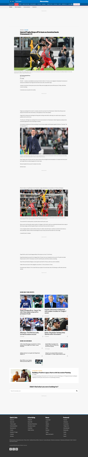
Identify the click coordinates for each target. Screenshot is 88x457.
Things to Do (50, 4)
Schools (55, 4)
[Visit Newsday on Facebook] (10, 449)
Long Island (11, 4)
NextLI (64, 436)
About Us (12, 419)
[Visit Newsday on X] (13, 449)
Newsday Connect (31, 425)
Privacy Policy (26, 439)
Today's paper (13, 423)
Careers (11, 430)
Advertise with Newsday (65, 439)
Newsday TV (64, 4)
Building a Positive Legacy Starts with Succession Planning (51, 372)
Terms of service (12, 439)
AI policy (74, 439)
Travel (64, 434)
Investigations (26, 4)
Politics (47, 425)
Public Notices (31, 430)
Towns (47, 432)
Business (44, 4)
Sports (16, 4)
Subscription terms (19, 439)
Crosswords (65, 423)
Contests (12, 434)
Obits (59, 4)
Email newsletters (13, 425)
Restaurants (33, 4)
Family (64, 432)
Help (71, 439)
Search (69, 4)
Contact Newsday (47, 439)
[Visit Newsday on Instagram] (16, 449)
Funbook (65, 419)
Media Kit (30, 419)
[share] (43, 316)
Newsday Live (13, 428)
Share (22, 78)
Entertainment (66, 428)
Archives (12, 436)
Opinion (39, 4)
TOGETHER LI (76, 4)
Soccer (26, 29)
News (20, 4)
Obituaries (65, 421)
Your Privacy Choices (13, 441)
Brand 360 (30, 421)
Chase (35, 374)
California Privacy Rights (34, 439)
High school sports (49, 434)
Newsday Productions (32, 423)
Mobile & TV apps (14, 432)
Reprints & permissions (55, 439)
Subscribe (12, 421)
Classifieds (30, 428)
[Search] (77, 391)
